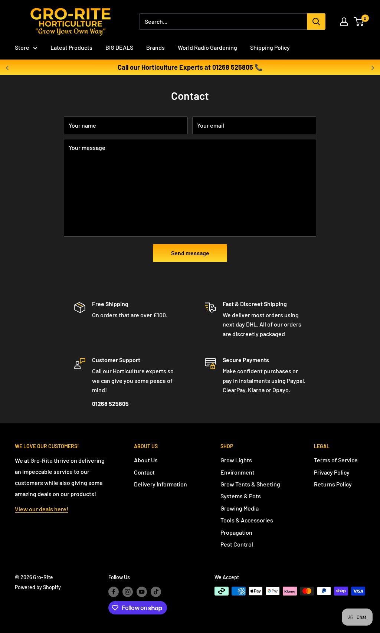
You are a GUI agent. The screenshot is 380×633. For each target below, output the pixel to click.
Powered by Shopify (38, 587)
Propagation (236, 532)
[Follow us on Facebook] (113, 592)
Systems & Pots (240, 495)
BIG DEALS (119, 47)
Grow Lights (236, 459)
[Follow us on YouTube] (142, 592)
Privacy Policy (332, 472)
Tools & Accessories (246, 520)
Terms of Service (336, 459)
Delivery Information (160, 484)
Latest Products (71, 47)
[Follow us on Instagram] (127, 592)
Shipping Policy (270, 47)
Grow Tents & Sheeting (250, 484)
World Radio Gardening (207, 47)
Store (22, 47)
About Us (146, 459)
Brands (155, 47)
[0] (359, 21)
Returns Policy (333, 484)
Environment (237, 472)
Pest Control (236, 544)
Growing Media (239, 508)
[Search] (316, 21)
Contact (144, 472)
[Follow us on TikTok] (156, 592)
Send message (190, 252)
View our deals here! (41, 508)
